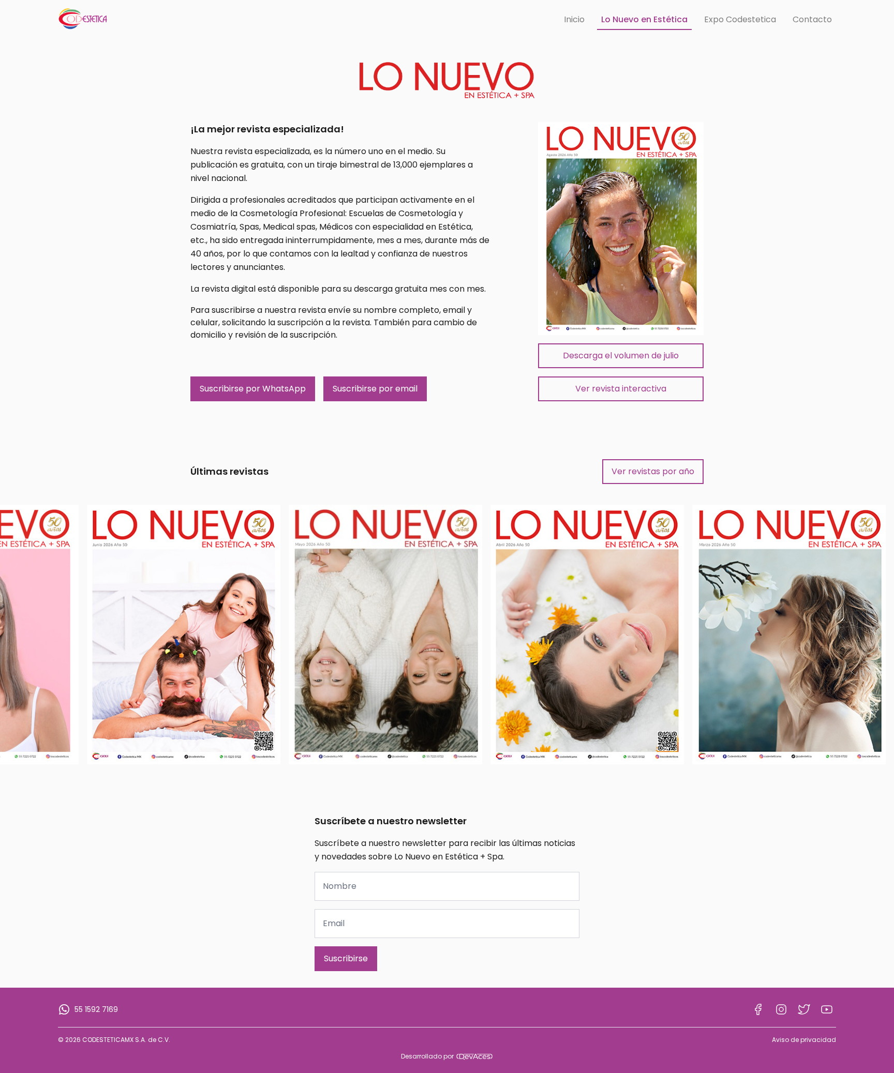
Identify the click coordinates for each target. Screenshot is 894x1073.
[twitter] (804, 1009)
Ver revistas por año (653, 471)
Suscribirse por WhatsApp (253, 389)
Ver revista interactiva (620, 389)
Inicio (574, 19)
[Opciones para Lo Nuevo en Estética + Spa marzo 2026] (789, 634)
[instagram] (781, 1009)
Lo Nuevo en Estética (644, 19)
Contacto (812, 19)
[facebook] (758, 1009)
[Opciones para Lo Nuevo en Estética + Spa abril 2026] (587, 634)
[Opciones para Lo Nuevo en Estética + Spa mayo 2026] (385, 634)
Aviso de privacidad (804, 1040)
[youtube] (826, 1009)
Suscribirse (346, 958)
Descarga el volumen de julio (621, 355)
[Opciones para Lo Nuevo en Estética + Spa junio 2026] (183, 634)
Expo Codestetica (740, 19)
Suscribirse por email (375, 389)
